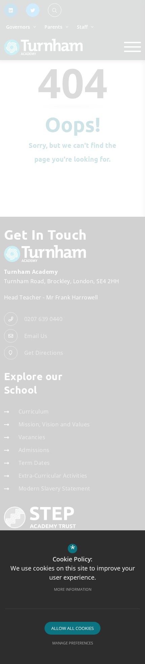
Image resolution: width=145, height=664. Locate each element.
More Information (72, 589)
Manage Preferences (72, 642)
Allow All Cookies (72, 628)
